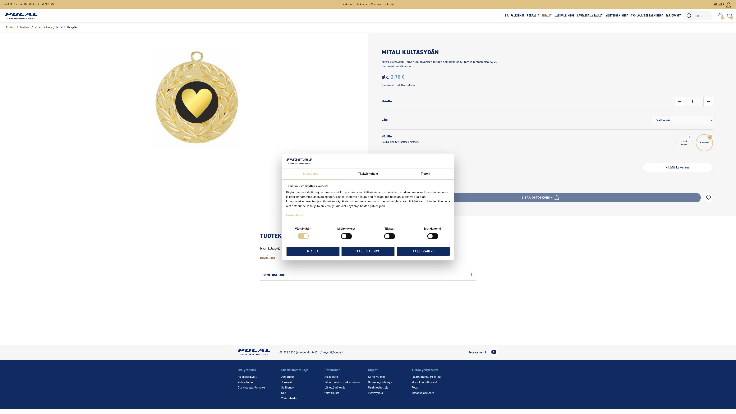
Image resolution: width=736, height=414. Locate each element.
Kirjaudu (719, 4)
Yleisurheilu (289, 398)
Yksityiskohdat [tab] (368, 173)
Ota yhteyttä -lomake (251, 387)
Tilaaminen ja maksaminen (342, 382)
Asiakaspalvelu (247, 377)
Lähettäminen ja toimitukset (335, 390)
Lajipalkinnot (515, 15)
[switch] (346, 236)
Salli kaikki (423, 251)
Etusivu (10, 27)
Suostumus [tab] (310, 173)
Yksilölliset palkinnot (647, 15)
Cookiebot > (295, 215)
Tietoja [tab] (425, 173)
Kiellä (313, 251)
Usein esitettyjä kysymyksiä (378, 390)
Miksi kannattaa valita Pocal (426, 384)
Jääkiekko (288, 382)
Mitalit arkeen (43, 27)
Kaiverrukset (376, 377)
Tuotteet (25, 27)
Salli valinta (368, 251)
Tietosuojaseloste (423, 393)
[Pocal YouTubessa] (493, 355)
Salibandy (287, 387)
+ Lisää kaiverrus (677, 167)
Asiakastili (331, 377)
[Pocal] (21, 15)
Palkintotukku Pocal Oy (426, 377)
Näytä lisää (267, 258)
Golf (284, 393)
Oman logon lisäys (380, 382)
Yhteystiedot (246, 382)
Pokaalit (533, 15)
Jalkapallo (288, 377)
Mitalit (547, 15)
